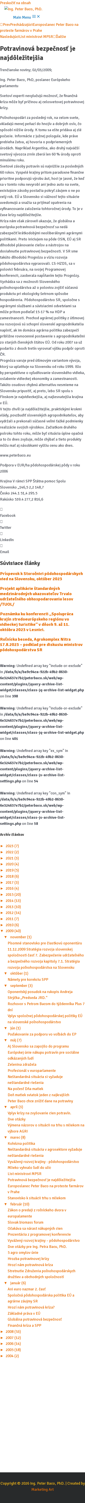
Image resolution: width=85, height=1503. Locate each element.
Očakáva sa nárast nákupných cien (35, 1228)
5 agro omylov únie (23, 1252)
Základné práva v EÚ (24, 1313)
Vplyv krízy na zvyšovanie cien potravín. (39, 1113)
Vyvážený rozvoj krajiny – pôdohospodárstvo (44, 1240)
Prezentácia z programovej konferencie (39, 1234)
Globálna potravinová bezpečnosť (35, 1319)
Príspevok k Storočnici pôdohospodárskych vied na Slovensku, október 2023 (41, 576)
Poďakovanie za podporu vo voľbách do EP (42, 1034)
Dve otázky (17, 1119)
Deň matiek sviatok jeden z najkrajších (38, 1095)
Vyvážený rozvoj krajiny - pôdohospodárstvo (43, 1161)
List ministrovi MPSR (24, 1173)
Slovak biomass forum (25, 1222)
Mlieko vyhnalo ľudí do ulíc (29, 1167)
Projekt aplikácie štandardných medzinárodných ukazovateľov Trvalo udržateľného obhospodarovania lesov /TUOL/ (36, 596)
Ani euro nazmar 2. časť (27, 1289)
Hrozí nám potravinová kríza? (31, 1307)
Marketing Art (42, 1489)
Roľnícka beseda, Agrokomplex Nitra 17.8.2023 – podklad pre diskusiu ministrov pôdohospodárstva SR (41, 645)
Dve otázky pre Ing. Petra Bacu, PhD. (37, 1246)
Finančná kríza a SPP (24, 1325)
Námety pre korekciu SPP (28, 979)
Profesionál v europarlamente (32, 1070)
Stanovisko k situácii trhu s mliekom (37, 1198)
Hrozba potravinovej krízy (28, 1258)
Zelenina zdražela (22, 1064)
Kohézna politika (21, 1143)
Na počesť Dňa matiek (25, 1089)
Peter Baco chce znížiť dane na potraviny (40, 1101)
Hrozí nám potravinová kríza (30, 1265)
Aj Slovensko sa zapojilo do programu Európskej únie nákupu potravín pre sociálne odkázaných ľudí (43, 1052)
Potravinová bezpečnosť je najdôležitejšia (41, 1180)
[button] (42, 512)
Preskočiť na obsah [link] (15, 3)
